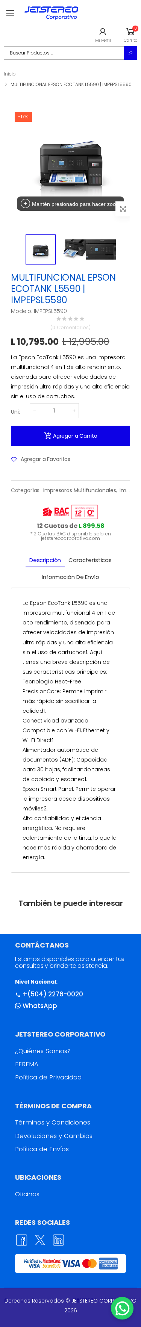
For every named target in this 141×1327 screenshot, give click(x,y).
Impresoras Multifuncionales (79, 490)
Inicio (10, 74)
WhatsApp (40, 1005)
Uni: (15, 412)
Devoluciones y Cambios (53, 1135)
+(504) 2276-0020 (53, 994)
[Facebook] (21, 1240)
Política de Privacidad (48, 1077)
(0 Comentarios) (70, 327)
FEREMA (26, 1064)
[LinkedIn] (58, 1240)
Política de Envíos (42, 1148)
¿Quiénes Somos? (43, 1050)
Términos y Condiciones (52, 1122)
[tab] (45, 560)
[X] (40, 1240)
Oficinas (27, 1194)
